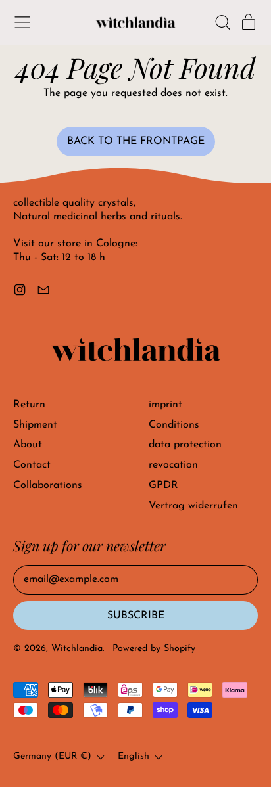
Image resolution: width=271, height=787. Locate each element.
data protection (185, 444)
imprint (165, 404)
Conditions (174, 425)
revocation (173, 465)
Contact (32, 465)
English (133, 756)
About (27, 444)
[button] (222, 22)
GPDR (163, 485)
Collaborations (47, 485)
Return (29, 404)
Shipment (35, 425)
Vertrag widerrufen (193, 506)
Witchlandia (77, 649)
